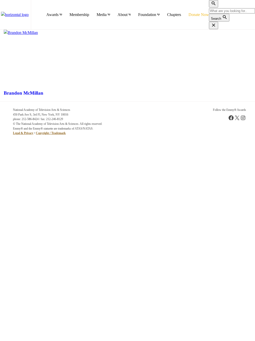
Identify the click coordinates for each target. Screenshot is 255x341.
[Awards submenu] (61, 14)
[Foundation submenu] (158, 14)
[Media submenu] (109, 14)
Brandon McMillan (23, 93)
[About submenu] (129, 14)
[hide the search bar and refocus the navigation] (213, 25)
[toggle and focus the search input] (213, 3)
